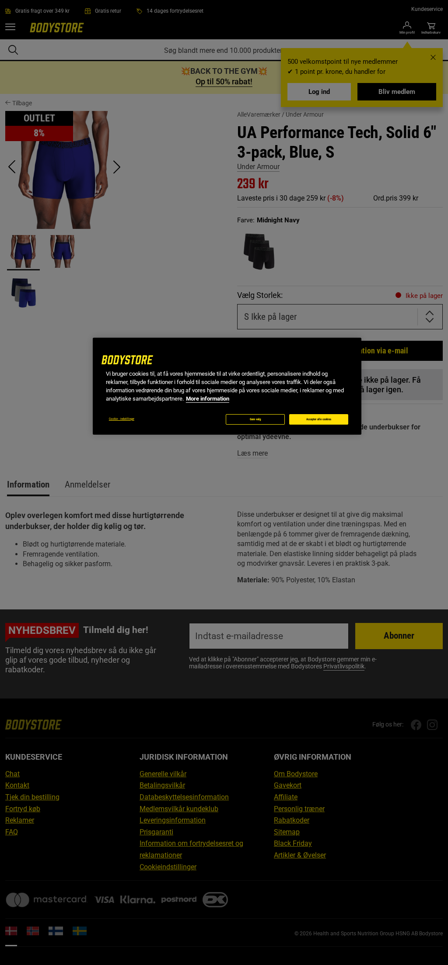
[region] (227, 386)
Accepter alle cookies (318, 419)
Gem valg (255, 419)
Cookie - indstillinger (121, 419)
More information (207, 398)
